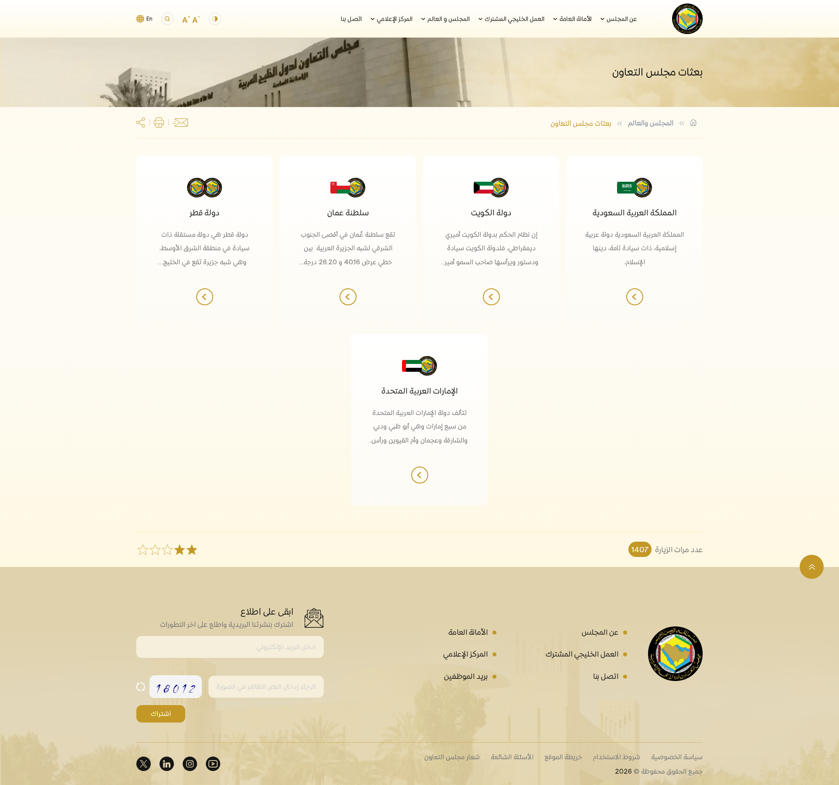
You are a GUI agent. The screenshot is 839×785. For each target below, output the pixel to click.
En (149, 18)
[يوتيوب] (213, 764)
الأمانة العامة (575, 18)
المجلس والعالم (650, 123)
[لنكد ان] (166, 764)
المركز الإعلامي (395, 18)
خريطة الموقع (563, 757)
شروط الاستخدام (616, 757)
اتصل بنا (351, 18)
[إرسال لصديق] (180, 122)
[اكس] (143, 764)
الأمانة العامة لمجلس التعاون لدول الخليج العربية (693, 122)
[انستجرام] (190, 764)
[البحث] (167, 19)
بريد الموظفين (466, 676)
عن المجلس (622, 18)
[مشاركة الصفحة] (140, 123)
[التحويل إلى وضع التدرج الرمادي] (215, 19)
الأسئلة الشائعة (512, 757)
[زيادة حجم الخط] (186, 19)
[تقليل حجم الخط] (196, 19)
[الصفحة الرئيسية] (687, 18)
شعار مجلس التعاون (452, 757)
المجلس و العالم (448, 18)
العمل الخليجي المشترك (514, 18)
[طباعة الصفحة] (159, 123)
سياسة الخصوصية (677, 757)
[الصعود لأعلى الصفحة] (812, 567)
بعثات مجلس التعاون (581, 123)
